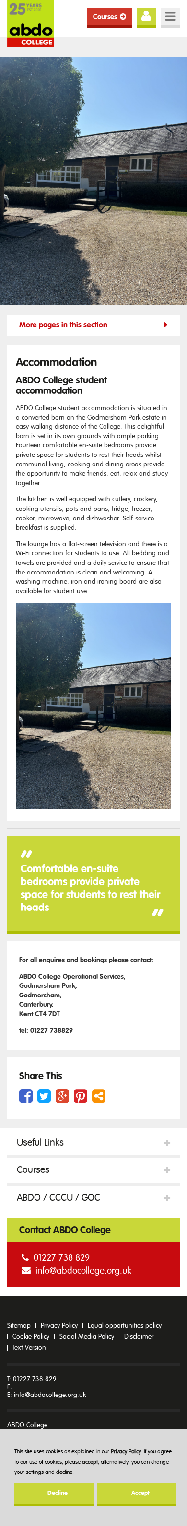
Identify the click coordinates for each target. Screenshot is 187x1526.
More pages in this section (63, 325)
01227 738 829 (62, 1258)
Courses (105, 17)
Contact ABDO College (65, 1230)
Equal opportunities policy (125, 1325)
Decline (57, 1493)
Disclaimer (138, 1336)
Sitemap (19, 1325)
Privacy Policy (126, 1451)
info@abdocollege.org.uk (83, 1271)
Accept (140, 1493)
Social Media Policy (86, 1336)
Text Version (29, 1347)
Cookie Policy (30, 1336)
